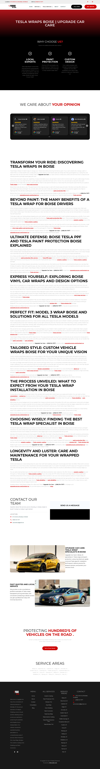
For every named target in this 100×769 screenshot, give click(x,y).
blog (60, 437)
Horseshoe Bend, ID (64, 721)
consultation (14, 396)
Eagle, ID (64, 706)
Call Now (77, 6)
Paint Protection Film (48, 699)
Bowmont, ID (64, 701)
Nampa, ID (64, 742)
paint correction (17, 340)
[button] (38, 6)
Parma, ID (64, 748)
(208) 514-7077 (16, 519)
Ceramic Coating (48, 696)
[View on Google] (16, 119)
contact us (22, 396)
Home (33, 696)
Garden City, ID (64, 712)
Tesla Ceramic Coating (48, 717)
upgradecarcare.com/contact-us (29, 195)
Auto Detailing (48, 708)
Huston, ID (64, 724)
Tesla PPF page (47, 258)
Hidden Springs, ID (64, 718)
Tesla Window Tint (48, 724)
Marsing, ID (64, 730)
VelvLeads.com (53, 762)
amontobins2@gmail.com (18, 522)
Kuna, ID (64, 727)
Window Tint (48, 702)
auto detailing (29, 340)
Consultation (33, 705)
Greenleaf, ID (64, 715)
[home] (12, 6)
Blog (33, 708)
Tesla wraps (13, 184)
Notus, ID (64, 745)
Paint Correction (48, 711)
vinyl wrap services (32, 184)
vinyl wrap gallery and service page (22, 228)
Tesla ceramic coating (31, 222)
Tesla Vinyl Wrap (48, 714)
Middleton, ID (64, 739)
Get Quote (90, 6)
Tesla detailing (76, 398)
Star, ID (64, 751)
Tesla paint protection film (54, 218)
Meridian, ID (64, 736)
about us (76, 368)
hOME (30, 6)
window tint (53, 303)
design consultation (44, 368)
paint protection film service (29, 258)
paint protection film (60, 190)
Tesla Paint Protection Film (48, 720)
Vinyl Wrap (48, 705)
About (56, 6)
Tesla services (77, 195)
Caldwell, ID (64, 704)
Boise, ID (64, 698)
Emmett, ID (64, 709)
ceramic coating (78, 220)
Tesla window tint (66, 303)
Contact (63, 6)
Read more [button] (18, 129)
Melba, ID (64, 733)
